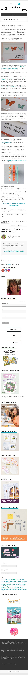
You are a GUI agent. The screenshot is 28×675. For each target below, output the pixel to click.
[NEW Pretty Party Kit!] (10, 457)
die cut (7, 583)
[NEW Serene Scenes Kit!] (10, 433)
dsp (10, 583)
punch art (7, 587)
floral (23, 583)
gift (15, 584)
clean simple (24, 581)
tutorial (20, 589)
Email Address (5, 303)
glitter (19, 584)
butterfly (19, 209)
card (4, 581)
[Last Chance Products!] (10, 548)
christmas (18, 581)
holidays (10, 586)
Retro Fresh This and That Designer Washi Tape (11, 86)
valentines (24, 589)
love (14, 586)
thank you (10, 589)
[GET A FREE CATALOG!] (10, 404)
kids (12, 586)
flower (3, 584)
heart (2, 586)
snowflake (14, 587)
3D (11, 579)
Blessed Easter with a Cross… (18, 225)
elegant (3, 211)
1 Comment (5, 216)
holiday (5, 586)
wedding (2, 590)
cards (24, 209)
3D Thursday (15, 579)
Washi (8, 211)
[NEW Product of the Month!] (10, 373)
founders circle (11, 584)
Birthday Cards (19, 214)
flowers (6, 584)
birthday (3, 209)
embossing (17, 583)
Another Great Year (20, 114)
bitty (8, 209)
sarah (4, 214)
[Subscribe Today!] (10, 481)
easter (12, 583)
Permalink (11, 237)
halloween (23, 584)
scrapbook (11, 587)
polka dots (17, 586)
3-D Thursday (7, 579)
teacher (19, 587)
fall (20, 583)
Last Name (4, 316)
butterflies (13, 209)
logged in (9, 264)
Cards (23, 214)
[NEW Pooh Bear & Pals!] (10, 350)
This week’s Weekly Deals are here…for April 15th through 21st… (13, 222)
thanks (22, 587)
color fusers (3, 583)
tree (17, 589)
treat (14, 589)
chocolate (13, 581)
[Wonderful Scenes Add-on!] (14, 509)
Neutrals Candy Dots (6, 142)
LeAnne (11, 235)
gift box (17, 584)
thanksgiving (4, 589)
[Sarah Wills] (14, 287)
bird (19, 579)
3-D (2, 580)
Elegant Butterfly (8, 78)
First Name (4, 309)
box (2, 581)
